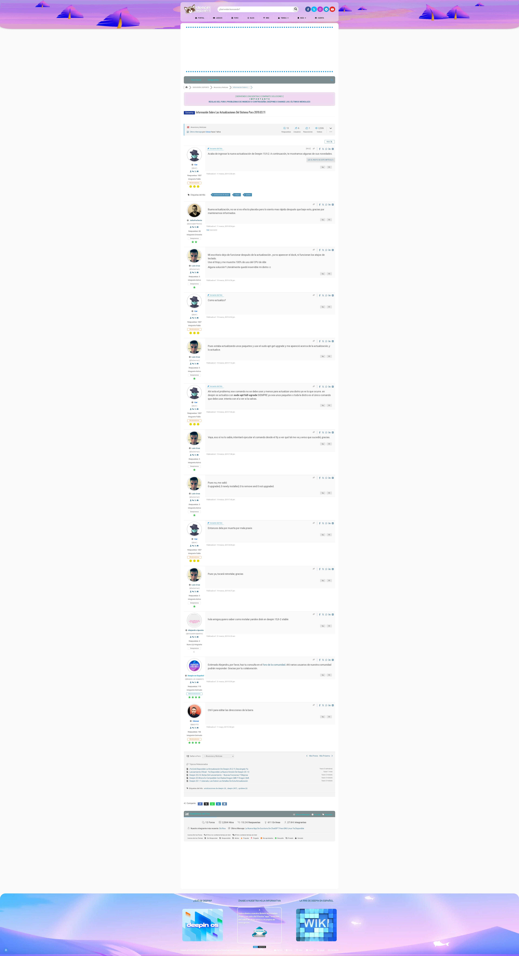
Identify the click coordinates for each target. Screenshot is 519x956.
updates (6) (242, 788)
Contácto (334, 950)
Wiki (267, 18)
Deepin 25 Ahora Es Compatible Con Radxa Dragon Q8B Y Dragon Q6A (219, 778)
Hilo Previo (313, 756)
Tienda (283, 18)
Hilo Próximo (325, 756)
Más (302, 18)
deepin (237, 194)
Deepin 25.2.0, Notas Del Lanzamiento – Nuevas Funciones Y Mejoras (218, 775)
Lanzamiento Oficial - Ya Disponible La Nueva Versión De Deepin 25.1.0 (219, 772)
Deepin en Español (196, 676)
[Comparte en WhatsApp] (326, 149)
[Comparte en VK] (332, 149)
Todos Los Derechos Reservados (226, 950)
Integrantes (213, 80)
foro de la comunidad (274, 664)
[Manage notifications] (6, 950)
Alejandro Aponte (196, 630)
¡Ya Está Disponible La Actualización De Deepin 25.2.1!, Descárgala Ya (218, 769)
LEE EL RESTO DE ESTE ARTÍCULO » (321, 160)
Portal (201, 18)
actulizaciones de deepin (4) (215, 788)
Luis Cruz (196, 266)
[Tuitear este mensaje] (323, 149)
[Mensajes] (198, 171)
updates (248, 194)
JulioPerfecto (196, 220)
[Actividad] (193, 171)
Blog (252, 18)
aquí (267, 916)
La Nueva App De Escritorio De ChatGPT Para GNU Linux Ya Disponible (274, 828)
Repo (310, 950)
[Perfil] (191, 171)
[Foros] (186, 87)
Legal (321, 950)
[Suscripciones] (195, 171)
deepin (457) (232, 788)
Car (195, 165)
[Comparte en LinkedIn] (329, 149)
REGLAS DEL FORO (217, 102)
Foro (236, 18)
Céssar (208, 132)
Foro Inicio (196, 80)
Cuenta (320, 18)
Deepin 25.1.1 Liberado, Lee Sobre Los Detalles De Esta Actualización (218, 781)
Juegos (219, 18)
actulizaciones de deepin (221, 194)
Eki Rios (222, 828)
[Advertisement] (259, 49)
